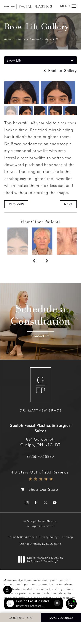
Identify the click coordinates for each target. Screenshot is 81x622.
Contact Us (40, 336)
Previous (16, 204)
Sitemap (67, 536)
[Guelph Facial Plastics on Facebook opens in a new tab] (35, 502)
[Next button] (47, 261)
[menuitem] (26, 502)
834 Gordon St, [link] (40, 442)
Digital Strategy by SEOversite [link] (40, 544)
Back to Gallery (62, 71)
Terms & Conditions (21, 536)
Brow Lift (51, 38)
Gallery (21, 38)
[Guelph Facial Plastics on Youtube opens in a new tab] (54, 502)
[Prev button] (34, 261)
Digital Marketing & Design (45, 559)
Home (7, 38)
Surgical (35, 38)
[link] (40, 456)
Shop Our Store (43, 489)
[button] (7, 590)
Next (68, 204)
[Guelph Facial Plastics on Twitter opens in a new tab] (45, 502)
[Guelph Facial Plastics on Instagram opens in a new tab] (26, 502)
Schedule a (40, 314)
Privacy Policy (48, 536)
